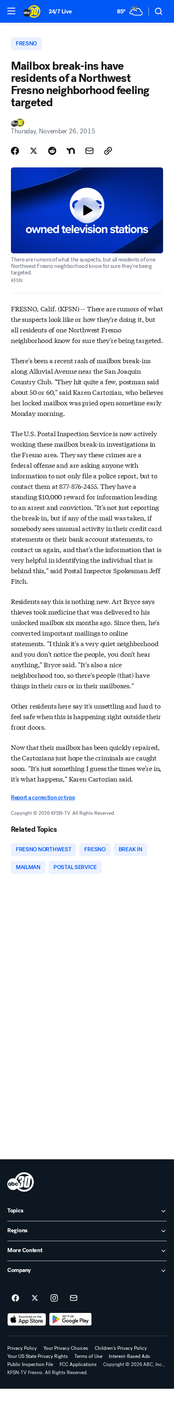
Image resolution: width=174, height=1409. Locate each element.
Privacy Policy (22, 1348)
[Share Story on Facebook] (15, 151)
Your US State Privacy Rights (37, 1356)
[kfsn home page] (20, 1182)
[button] (11, 11)
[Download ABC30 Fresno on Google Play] (70, 1319)
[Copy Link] (108, 151)
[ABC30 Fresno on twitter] (35, 1298)
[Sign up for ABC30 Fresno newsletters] (74, 1298)
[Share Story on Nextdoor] (71, 151)
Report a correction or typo (43, 797)
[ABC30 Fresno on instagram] (54, 1298)
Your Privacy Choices (65, 1348)
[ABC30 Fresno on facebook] (15, 1298)
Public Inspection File (30, 1364)
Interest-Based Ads (129, 1356)
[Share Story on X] (33, 151)
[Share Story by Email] (89, 151)
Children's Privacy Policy (121, 1348)
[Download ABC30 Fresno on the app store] (26, 1319)
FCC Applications (78, 1364)
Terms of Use (88, 1356)
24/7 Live (60, 11)
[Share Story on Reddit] (52, 151)
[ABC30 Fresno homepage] (31, 11)
